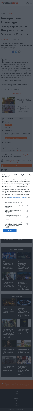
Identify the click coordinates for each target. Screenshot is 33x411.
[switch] (27, 205)
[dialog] (16, 205)
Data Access (16, 236)
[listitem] (16, 202)
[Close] (30, 175)
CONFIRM (10, 230)
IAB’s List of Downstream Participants (18, 197)
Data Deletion (8, 236)
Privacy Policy (25, 236)
